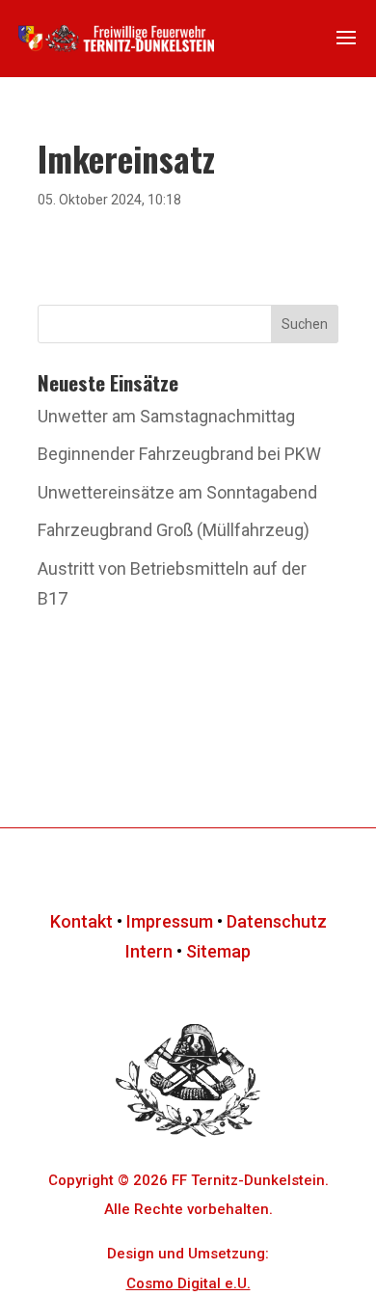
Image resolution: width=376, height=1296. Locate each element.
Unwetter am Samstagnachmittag (166, 416)
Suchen (305, 324)
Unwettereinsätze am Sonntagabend (177, 492)
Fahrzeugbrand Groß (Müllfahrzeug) (173, 530)
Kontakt (81, 921)
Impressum (169, 921)
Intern (149, 951)
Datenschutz (277, 921)
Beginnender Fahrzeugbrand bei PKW (179, 454)
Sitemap (218, 951)
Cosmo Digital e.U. (188, 1283)
